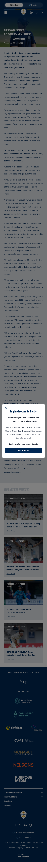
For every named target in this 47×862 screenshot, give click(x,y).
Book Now (23, 450)
